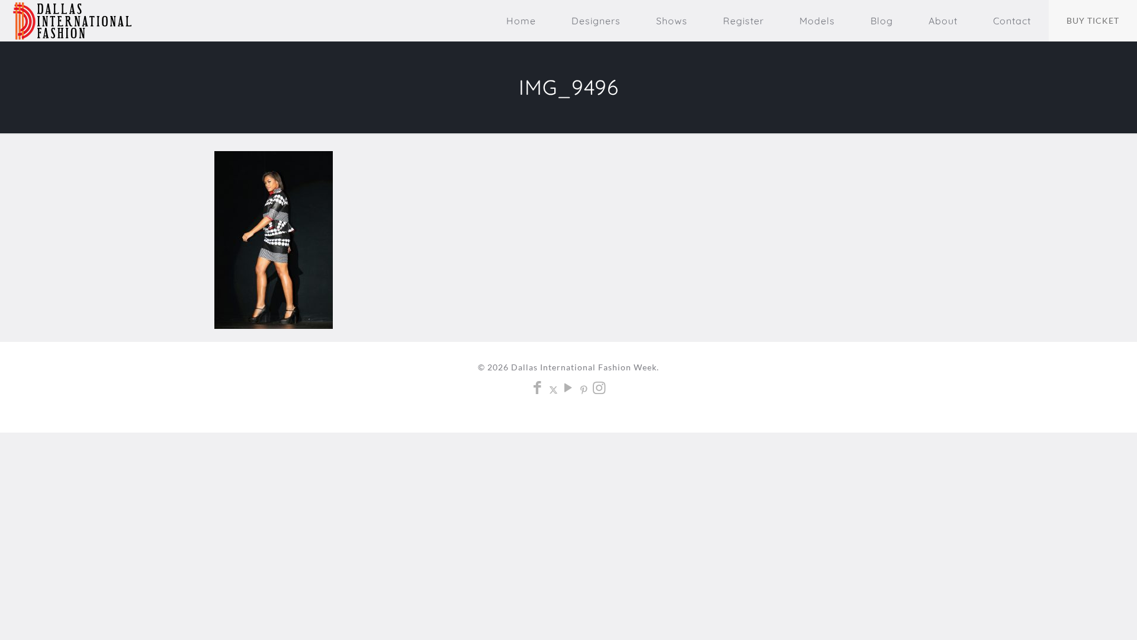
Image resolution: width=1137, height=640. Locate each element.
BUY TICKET (1093, 20)
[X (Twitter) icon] (553, 389)
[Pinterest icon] (584, 389)
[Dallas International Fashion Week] (72, 20)
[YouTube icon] (568, 389)
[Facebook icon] (538, 389)
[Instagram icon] (599, 389)
